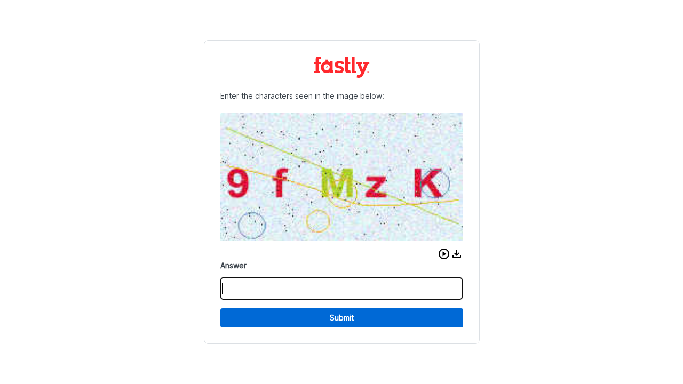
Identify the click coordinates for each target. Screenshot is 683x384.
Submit (342, 317)
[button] (444, 253)
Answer (233, 265)
